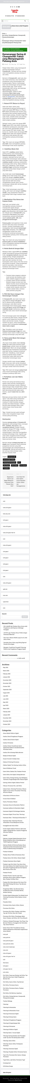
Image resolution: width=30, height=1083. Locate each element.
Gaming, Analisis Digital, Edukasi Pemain (13, 782)
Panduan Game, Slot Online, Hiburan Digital (14, 858)
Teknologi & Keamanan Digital (11, 1013)
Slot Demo (6, 962)
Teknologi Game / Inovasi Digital (11, 1032)
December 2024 (7, 718)
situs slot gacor (7, 507)
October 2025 (6, 686)
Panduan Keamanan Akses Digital (11, 861)
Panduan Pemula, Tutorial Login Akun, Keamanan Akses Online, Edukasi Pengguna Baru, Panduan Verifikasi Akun (14, 877)
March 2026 (6, 670)
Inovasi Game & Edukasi (9, 798)
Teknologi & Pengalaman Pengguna (12, 1020)
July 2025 (5, 696)
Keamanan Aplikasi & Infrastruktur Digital (13, 808)
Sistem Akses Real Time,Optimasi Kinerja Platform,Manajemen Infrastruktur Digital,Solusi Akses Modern (15, 929)
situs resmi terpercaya (9, 947)
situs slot (5, 950)
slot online (6, 972)
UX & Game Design (8, 1066)
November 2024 (7, 721)
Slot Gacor (6, 465)
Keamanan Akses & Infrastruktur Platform (13, 805)
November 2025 (7, 683)
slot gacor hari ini (7, 969)
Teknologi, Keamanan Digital (10, 1048)
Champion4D (11, 456)
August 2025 (6, 692)
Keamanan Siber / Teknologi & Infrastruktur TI (15, 817)
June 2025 (5, 699)
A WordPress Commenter (10, 658)
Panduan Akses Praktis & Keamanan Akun (14, 855)
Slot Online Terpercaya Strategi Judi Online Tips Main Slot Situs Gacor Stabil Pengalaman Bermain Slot (15, 977)
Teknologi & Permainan (9, 1026)
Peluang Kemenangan (10, 462)
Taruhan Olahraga (7, 1001)
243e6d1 (6, 64)
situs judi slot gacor (8, 940)
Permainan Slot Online (9, 908)
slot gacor (5, 520)
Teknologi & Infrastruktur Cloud (11, 1010)
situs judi (5, 934)
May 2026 (5, 667)
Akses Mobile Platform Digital (11, 733)
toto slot (5, 595)
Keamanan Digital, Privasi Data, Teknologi (13, 814)
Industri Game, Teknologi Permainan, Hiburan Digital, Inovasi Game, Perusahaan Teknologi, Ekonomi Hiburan (14, 790)
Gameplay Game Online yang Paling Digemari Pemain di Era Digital (15, 1)
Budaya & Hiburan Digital (9, 755)
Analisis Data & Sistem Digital (11, 739)
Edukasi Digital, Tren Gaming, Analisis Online (14, 765)
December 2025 (7, 680)
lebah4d (5, 835)
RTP (19, 462)
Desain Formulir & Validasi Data (11, 759)
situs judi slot (6, 937)
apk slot (5, 589)
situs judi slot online (8, 944)
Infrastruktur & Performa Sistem (11, 795)
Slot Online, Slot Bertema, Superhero (12, 993)
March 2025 (6, 708)
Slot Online (15, 465)
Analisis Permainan (8, 743)
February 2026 (6, 674)
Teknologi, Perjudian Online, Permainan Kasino (15, 1052)
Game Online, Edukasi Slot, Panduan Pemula (14, 771)
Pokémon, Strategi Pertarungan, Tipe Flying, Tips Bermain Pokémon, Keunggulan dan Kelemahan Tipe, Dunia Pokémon (15, 923)
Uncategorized (7, 1063)
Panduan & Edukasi (8, 851)
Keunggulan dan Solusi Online (10, 825)
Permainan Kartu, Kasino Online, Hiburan (13, 905)
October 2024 (6, 724)
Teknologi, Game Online (9, 1040)
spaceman (5, 601)
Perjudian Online (7, 902)
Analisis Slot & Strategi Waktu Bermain (13, 752)
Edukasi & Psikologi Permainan (11, 762)
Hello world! (22, 658)
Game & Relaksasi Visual (9, 768)
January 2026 (6, 677)
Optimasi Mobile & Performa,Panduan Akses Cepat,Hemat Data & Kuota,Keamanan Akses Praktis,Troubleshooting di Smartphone (14, 846)
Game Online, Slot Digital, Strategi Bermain (14, 774)
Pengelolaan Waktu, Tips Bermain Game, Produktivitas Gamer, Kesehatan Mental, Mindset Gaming (13, 890)
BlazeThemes (18, 1080)
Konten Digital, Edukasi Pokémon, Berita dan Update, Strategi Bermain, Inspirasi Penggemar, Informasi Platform (15, 830)
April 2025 (5, 705)
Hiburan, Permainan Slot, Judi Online (12, 786)
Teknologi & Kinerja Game (9, 1017)
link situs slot (6, 514)
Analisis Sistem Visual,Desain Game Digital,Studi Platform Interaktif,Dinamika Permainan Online (13, 747)
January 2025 (6, 715)
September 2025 (7, 689)
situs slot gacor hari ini (9, 532)
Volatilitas (6, 468)
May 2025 (5, 702)
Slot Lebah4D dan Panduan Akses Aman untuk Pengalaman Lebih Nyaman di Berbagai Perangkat (15, 628)
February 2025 (6, 711)
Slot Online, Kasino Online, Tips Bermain (13, 982)
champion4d (11, 96)
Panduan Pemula (7, 872)
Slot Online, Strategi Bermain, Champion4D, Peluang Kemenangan (13, 49)
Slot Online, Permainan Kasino (11, 985)
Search (4, 614)
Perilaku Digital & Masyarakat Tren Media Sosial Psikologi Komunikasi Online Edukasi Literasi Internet (15, 897)
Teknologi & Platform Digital (10, 1029)
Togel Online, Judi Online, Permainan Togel (14, 1060)
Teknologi (5, 1004)
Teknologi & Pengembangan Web (11, 1023)
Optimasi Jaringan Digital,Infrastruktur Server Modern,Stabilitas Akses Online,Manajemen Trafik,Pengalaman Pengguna (14, 840)
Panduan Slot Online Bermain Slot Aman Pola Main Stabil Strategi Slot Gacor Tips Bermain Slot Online (14, 884)
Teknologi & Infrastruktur (9, 1007)
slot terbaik (23, 465)
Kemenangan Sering (9, 459)
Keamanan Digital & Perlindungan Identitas (14, 811)
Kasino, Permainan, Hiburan (10, 801)
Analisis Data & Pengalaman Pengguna (13, 736)
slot (4, 501)
